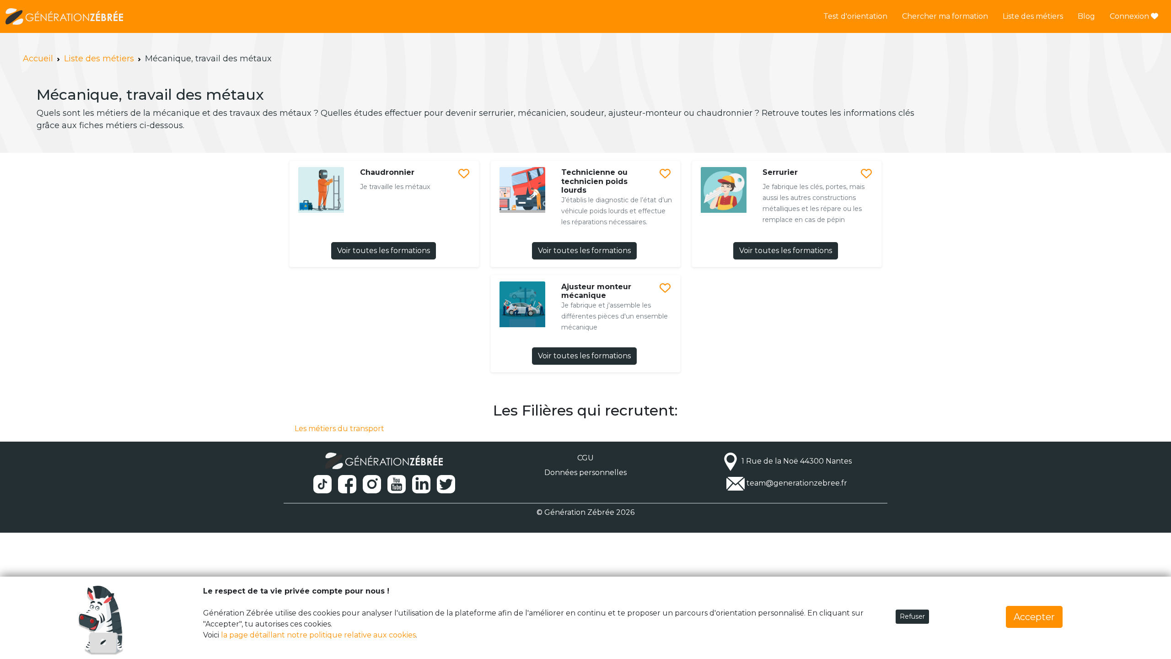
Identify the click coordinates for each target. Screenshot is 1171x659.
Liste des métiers (1033, 16)
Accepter (1034, 616)
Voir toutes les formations (383, 250)
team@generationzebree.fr (797, 483)
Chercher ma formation (945, 16)
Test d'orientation (855, 16)
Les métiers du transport (339, 428)
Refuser (912, 616)
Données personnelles (585, 472)
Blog (1086, 16)
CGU (585, 458)
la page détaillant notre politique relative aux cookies (318, 635)
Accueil (38, 59)
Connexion (1130, 16)
